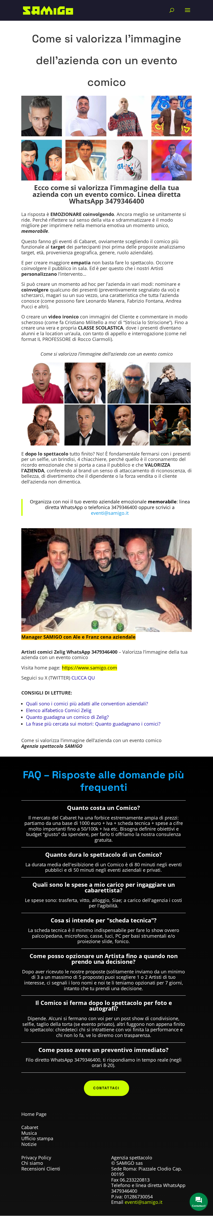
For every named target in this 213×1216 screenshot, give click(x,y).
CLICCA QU (83, 678)
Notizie (29, 1144)
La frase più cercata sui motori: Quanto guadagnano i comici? (93, 724)
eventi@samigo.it (143, 1202)
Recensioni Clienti (40, 1169)
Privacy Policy (36, 1157)
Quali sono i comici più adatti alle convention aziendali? (87, 703)
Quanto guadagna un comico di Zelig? (67, 717)
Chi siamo (32, 1163)
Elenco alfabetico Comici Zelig (58, 710)
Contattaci (106, 1088)
